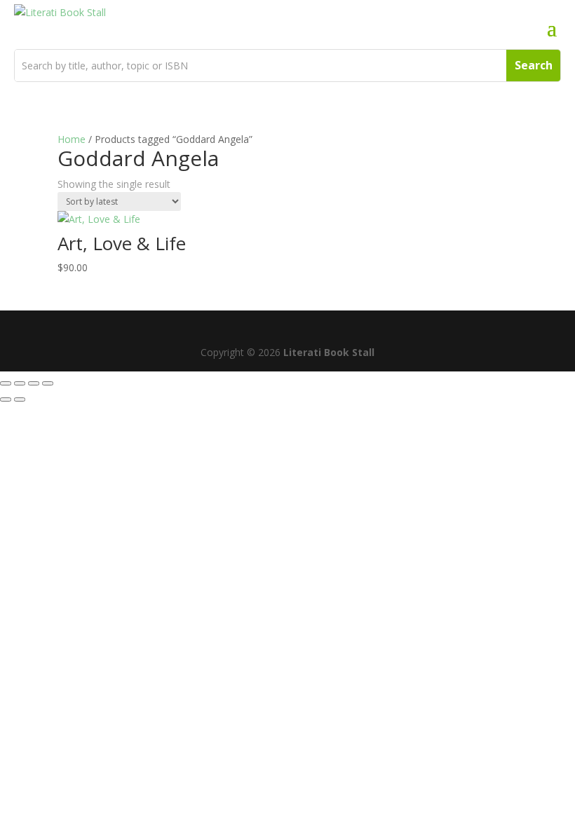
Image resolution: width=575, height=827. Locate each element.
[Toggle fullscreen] (19, 383)
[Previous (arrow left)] (5, 399)
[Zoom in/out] (5, 383)
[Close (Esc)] (47, 383)
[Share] (33, 383)
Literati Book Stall (328, 352)
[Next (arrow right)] (19, 399)
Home (72, 139)
